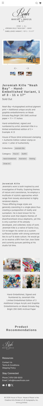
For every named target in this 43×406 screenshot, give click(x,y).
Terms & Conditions (10, 365)
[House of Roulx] (21, 14)
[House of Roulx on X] (12, 385)
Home (19, 26)
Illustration (22, 159)
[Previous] (15, 68)
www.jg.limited (21, 402)
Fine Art (16, 154)
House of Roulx (16, 397)
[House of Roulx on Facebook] (6, 385)
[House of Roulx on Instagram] (9, 385)
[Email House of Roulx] (3, 385)
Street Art (6, 164)
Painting (32, 159)
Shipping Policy (9, 368)
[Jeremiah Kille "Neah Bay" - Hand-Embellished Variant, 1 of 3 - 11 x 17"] (21, 52)
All (25, 26)
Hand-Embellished (9, 159)
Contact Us (7, 362)
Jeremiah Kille (19, 148)
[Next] (27, 68)
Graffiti (24, 154)
